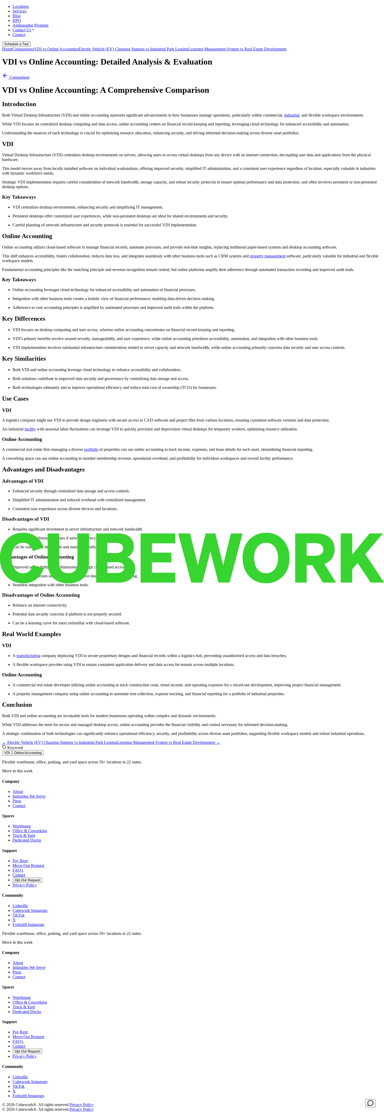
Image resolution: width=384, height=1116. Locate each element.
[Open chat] (370, 1103)
